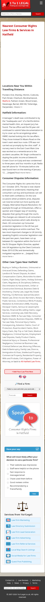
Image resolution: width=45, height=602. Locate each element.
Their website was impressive (23, 465)
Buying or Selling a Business (15, 267)
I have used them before (21, 478)
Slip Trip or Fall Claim (23, 331)
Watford (6, 101)
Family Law (25, 349)
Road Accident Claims (22, 328)
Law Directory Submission (23, 526)
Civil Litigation (25, 358)
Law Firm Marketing (21, 520)
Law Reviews (23, 580)
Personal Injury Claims (25, 322)
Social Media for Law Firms (24, 556)
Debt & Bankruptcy (11, 349)
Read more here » (23, 172)
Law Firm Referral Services (23, 544)
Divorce (34, 349)
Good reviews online (19, 482)
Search (38, 14)
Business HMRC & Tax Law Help (16, 316)
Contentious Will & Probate (29, 301)
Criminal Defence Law (12, 346)
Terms (34, 583)
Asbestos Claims (23, 325)
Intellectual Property (31, 352)
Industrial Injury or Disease (14, 340)
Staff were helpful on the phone (24, 468)
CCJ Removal (17, 294)
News (17, 583)
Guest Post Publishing (22, 562)
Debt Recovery (30, 313)
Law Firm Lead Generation (23, 532)
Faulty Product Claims (25, 337)
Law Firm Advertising (21, 538)
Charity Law (18, 291)
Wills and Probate (10, 358)
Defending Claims (26, 270)
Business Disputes (25, 319)
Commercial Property (12, 355)
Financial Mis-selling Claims (22, 310)
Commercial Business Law (25, 343)
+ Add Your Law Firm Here (22, 372)
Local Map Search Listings (23, 550)
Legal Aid (28, 291)
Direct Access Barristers (24, 297)
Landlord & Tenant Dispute (14, 273)
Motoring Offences (31, 346)
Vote (34, 494)
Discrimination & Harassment (15, 285)
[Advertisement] (22, 60)
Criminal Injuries (21, 334)
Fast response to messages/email (17, 473)
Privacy (26, 583)
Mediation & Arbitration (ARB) (15, 303)
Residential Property (32, 355)
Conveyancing (8, 325)
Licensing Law (17, 313)
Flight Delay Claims (17, 279)
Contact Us (9, 580)
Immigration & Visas (11, 352)
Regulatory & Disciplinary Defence (23, 282)
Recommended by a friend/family (19, 487)
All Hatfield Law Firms (30, 361)
